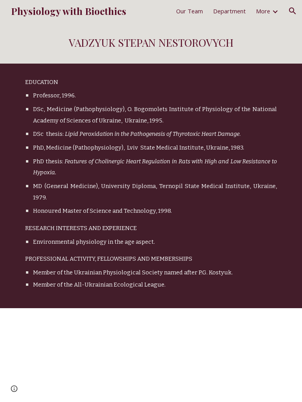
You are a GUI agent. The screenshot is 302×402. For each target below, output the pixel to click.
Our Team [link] (189, 11)
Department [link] (229, 11)
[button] (292, 11)
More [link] (263, 11)
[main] (151, 42)
